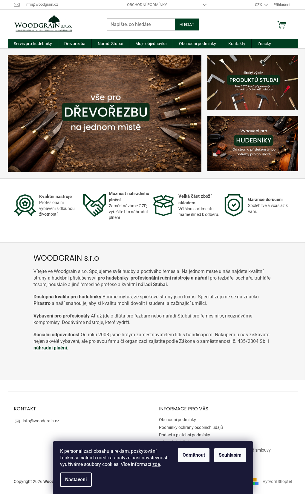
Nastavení (76, 479)
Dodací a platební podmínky (184, 434)
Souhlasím (230, 455)
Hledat (187, 24)
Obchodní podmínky (147, 4)
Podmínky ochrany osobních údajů (191, 427)
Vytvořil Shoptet (277, 481)
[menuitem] (33, 43)
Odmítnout (194, 455)
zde (156, 464)
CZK (259, 4)
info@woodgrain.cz (41, 420)
